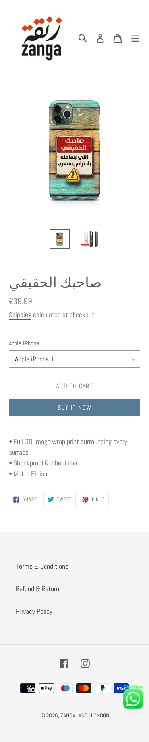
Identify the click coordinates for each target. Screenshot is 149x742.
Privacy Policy (34, 611)
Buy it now (75, 407)
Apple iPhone (24, 343)
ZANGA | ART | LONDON (84, 715)
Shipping (20, 314)
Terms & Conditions (42, 566)
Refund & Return (37, 588)
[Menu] (135, 37)
